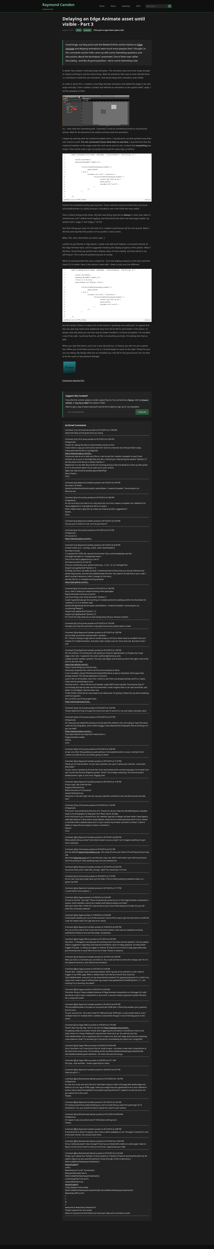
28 (75, 969)
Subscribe (142, 412)
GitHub (84, 199)
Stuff (138, 6)
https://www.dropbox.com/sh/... (78, 453)
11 (75, 650)
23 (75, 897)
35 (75, 1079)
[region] (107, 176)
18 (75, 837)
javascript (87, 30)
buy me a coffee (81, 403)
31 (75, 1025)
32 (75, 1045)
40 (75, 1153)
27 (75, 957)
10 (75, 632)
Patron (131, 400)
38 (75, 1129)
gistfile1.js (67, 199)
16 (75, 782)
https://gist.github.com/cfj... (77, 582)
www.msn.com (79, 858)
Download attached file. (73, 380)
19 (75, 849)
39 (75, 1141)
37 (75, 1114)
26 (75, 939)
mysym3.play (70, 1164)
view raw (147, 199)
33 (75, 1060)
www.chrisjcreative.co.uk (89, 852)
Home (101, 6)
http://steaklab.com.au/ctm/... (116, 1028)
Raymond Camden (58, 4)
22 (75, 888)
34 (75, 1069)
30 (75, 1004)
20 (75, 867)
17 (75, 805)
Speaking (126, 6)
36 (75, 1102)
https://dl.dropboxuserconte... (78, 701)
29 (75, 989)
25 (75, 927)
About (113, 6)
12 (75, 708)
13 (75, 717)
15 (75, 761)
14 (75, 749)
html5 (79, 30)
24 (75, 915)
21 (75, 876)
